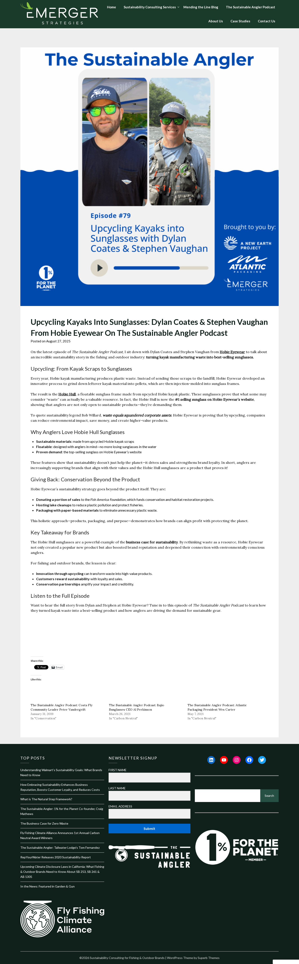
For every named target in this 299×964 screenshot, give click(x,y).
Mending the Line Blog (200, 7)
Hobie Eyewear (232, 352)
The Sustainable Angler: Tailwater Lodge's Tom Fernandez (60, 847)
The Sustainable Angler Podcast (250, 7)
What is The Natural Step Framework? (46, 799)
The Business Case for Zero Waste (44, 823)
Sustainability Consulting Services (150, 7)
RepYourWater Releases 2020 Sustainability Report (55, 857)
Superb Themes (209, 958)
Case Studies (240, 21)
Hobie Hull (67, 394)
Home (111, 7)
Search (269, 795)
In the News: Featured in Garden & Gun (47, 886)
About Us (215, 21)
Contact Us (266, 21)
